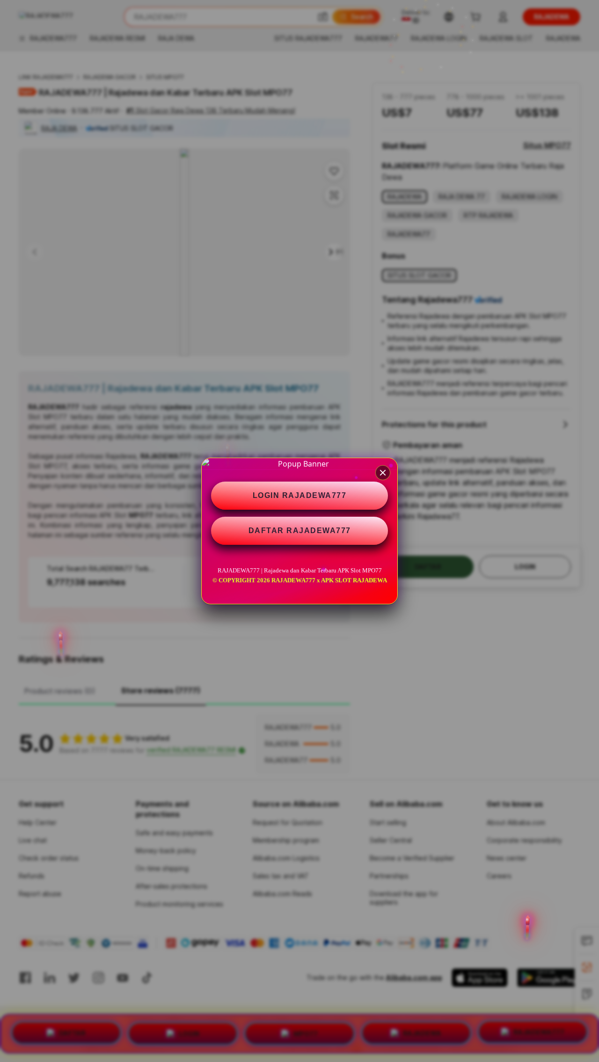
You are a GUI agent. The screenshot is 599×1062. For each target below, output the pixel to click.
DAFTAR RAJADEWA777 (299, 531)
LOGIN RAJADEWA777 (300, 495)
